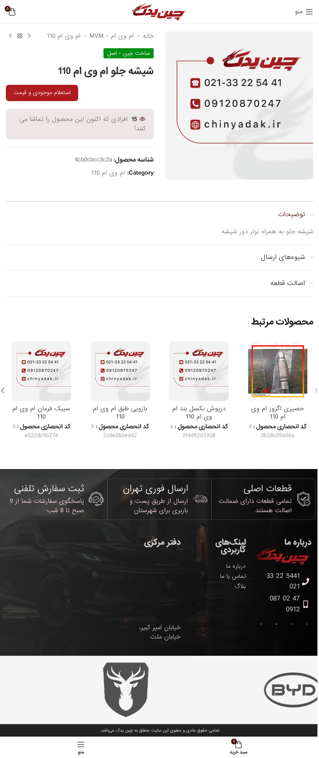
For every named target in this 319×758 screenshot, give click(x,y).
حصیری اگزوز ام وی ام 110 (277, 413)
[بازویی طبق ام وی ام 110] (120, 371)
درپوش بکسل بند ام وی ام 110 (199, 413)
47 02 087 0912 (285, 603)
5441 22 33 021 (283, 581)
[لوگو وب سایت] (159, 12)
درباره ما (236, 566)
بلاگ (240, 586)
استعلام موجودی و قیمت (42, 92)
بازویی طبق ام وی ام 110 (120, 413)
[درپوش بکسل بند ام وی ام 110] (199, 371)
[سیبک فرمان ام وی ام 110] (41, 371)
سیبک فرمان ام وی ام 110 (41, 413)
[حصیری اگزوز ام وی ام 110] (278, 371)
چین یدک (124, 730)
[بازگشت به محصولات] (20, 36)
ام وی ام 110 (64, 36)
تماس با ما (233, 576)
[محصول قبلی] (29, 36)
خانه (148, 36)
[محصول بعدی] (10, 36)
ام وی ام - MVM (111, 36)
